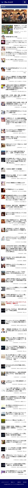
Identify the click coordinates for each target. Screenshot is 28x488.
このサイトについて (5, 482)
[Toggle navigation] (25, 2)
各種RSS (19, 482)
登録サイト (13, 482)
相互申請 (24, 482)
